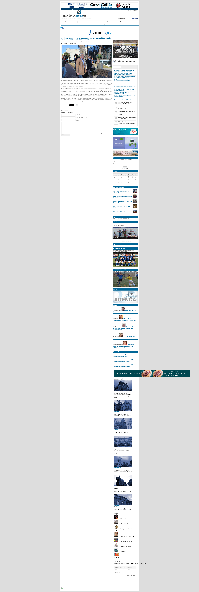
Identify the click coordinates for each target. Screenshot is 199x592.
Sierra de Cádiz (107, 21)
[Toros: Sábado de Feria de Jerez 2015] (135, 208)
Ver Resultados (125, 168)
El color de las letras (125, 541)
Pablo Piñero (130, 327)
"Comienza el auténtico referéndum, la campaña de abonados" (123, 347)
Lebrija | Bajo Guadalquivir (126, 21)
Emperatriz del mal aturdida (122, 556)
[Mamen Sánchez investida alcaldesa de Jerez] (135, 197)
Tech (74, 24)
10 (128, 177)
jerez (99, 41)
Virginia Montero (129, 336)
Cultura (111, 24)
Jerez (99, 24)
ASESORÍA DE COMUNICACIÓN (84, 18)
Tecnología (80, 24)
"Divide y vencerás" (118, 312)
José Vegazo (127, 318)
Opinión (122, 24)
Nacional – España (67, 24)
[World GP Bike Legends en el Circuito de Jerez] (135, 192)
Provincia (100, 21)
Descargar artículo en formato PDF (68, 107)
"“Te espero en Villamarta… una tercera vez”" (125, 320)
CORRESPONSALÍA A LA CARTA (68, 18)
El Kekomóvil (122, 551)
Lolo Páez (130, 344)
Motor (89, 21)
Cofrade (117, 24)
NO (115, 164)
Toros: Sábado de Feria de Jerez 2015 (121, 207)
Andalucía (115, 21)
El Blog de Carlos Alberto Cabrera (124, 529)
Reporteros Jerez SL (127, 567)
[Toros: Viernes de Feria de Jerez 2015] (135, 213)
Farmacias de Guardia (137, 563)
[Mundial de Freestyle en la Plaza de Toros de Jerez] (135, 202)
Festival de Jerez (72, 21)
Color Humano (122, 518)
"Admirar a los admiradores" (120, 338)
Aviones (117, 563)
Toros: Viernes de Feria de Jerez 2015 (121, 212)
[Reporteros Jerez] (76, 13)
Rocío (94, 21)
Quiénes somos (118, 569)
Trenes (128, 563)
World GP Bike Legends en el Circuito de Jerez (121, 191)
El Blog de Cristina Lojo (126, 536)
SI (114, 161)
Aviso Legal (124, 569)
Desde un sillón (123, 523)
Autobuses (123, 563)
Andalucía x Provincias (90, 24)
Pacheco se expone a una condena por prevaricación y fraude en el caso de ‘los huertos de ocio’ (86, 39)
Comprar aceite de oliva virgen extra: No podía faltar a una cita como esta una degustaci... (126, 113)
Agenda (145, 563)
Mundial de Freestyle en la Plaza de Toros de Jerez (122, 202)
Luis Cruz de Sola (69, 43)
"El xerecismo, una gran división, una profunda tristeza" (123, 329)
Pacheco (74, 43)
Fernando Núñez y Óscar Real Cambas (83, 41)
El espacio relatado (124, 546)
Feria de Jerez (82, 21)
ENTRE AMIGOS (116, 60)
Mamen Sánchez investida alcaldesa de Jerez (122, 197)
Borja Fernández (130, 310)
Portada (64, 21)
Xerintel (133, 575)
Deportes (105, 24)
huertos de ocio (95, 41)
